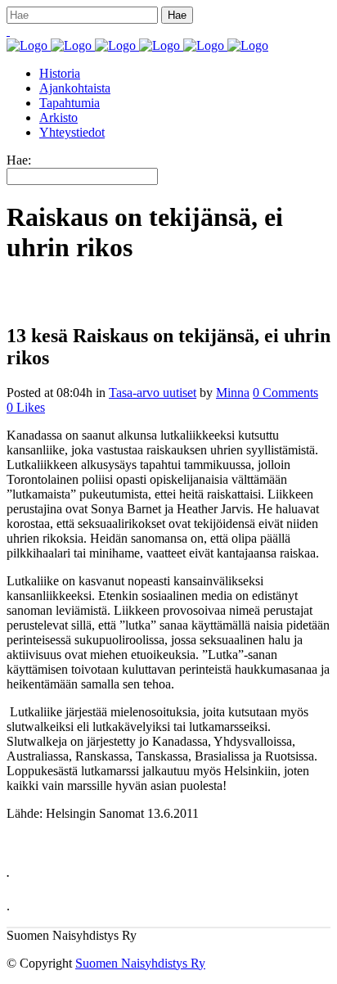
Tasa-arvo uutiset (152, 392)
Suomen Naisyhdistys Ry (140, 963)
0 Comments (285, 392)
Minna (232, 392)
